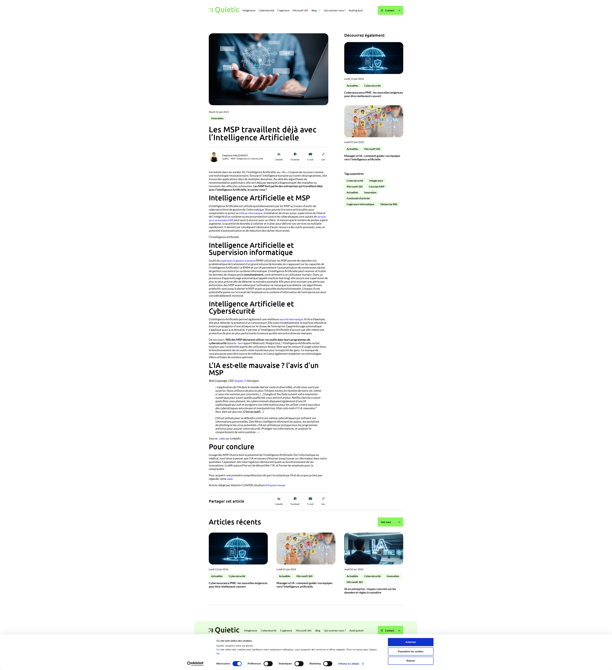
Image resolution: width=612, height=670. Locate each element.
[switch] (268, 663)
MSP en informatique (250, 213)
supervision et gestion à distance (238, 260)
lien (240, 343)
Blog (317, 630)
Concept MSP (376, 186)
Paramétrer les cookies (410, 651)
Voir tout (386, 522)
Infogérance (376, 180)
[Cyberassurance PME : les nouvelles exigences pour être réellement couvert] (373, 71)
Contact (389, 630)
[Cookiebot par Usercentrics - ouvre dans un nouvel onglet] (195, 663)
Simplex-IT (240, 380)
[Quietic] (224, 10)
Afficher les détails (348, 663)
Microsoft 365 (372, 148)
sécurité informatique (291, 319)
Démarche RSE (388, 204)
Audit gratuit (356, 630)
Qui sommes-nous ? (335, 630)
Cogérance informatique (360, 204)
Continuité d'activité (358, 198)
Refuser (410, 660)
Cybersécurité (372, 85)
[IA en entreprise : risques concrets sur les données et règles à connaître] (373, 565)
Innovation (217, 118)
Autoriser (410, 642)
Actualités (352, 85)
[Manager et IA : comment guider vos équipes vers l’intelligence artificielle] (373, 134)
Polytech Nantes (276, 485)
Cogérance (286, 630)
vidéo (222, 438)
